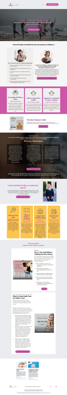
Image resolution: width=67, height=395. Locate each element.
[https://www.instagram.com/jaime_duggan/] (56, 386)
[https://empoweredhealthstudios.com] (13, 4)
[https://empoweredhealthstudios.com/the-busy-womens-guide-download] (17, 123)
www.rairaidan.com (47, 392)
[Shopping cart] (43, 4)
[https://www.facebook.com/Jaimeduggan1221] (50, 386)
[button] (21, 371)
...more (31, 377)
